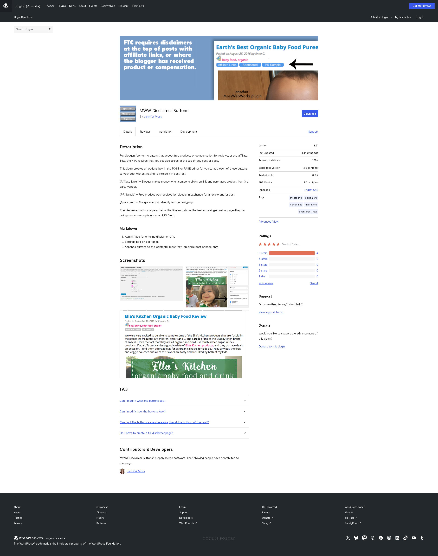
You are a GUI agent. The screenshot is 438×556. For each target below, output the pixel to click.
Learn (182, 507)
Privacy (18, 523)
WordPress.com (355, 507)
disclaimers (311, 198)
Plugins (100, 517)
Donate (267, 517)
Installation (165, 131)
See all (314, 283)
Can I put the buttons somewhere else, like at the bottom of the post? (164, 422)
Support (313, 131)
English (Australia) (56, 538)
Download (310, 113)
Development (188, 131)
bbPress (351, 517)
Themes (101, 512)
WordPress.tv (188, 523)
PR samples (311, 204)
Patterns (101, 523)
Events (266, 512)
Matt (349, 512)
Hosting (18, 517)
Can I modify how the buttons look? (143, 411)
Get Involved (269, 507)
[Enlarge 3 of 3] (244, 315)
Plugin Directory (23, 17)
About (17, 507)
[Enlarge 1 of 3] (178, 271)
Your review (266, 283)
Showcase (102, 507)
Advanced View (269, 221)
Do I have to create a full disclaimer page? (146, 433)
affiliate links (296, 198)
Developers (186, 517)
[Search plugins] (50, 29)
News (17, 512)
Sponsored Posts (308, 211)
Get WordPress (422, 5)
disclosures (296, 204)
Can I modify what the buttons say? (142, 400)
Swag (266, 523)
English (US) (311, 189)
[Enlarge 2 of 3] (244, 271)
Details (127, 131)
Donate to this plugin (272, 346)
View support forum (271, 312)
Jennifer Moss (153, 116)
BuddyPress (353, 523)
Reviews (145, 131)
